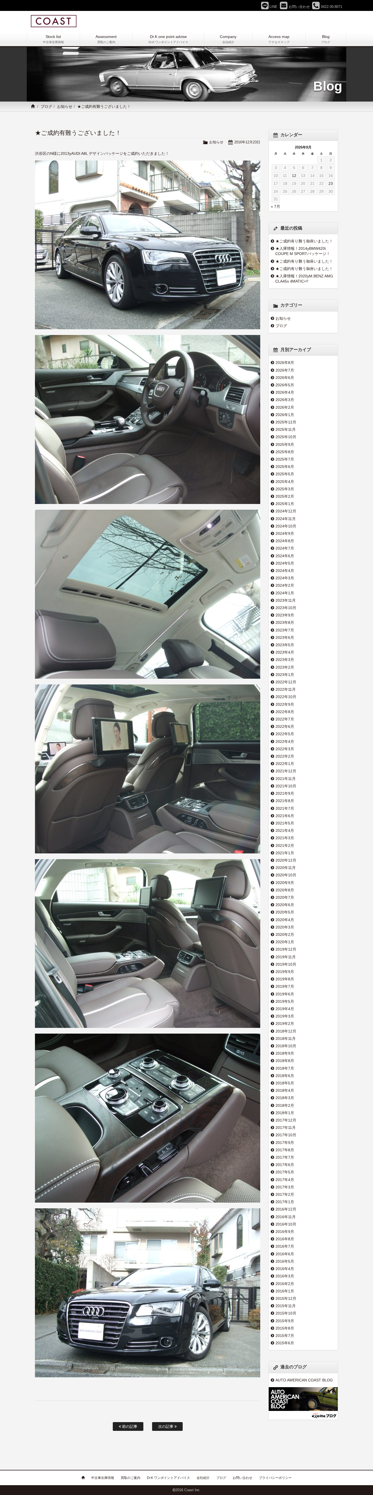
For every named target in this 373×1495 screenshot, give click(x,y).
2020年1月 (285, 942)
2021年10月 (286, 786)
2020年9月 (285, 882)
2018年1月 (285, 1113)
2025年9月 (285, 444)
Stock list (53, 39)
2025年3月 (285, 489)
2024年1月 (285, 593)
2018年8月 (285, 1060)
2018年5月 (285, 1083)
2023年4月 (285, 652)
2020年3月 (285, 927)
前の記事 (129, 1426)
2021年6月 (285, 816)
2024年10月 (286, 526)
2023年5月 (285, 645)
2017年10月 (286, 1135)
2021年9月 (285, 793)
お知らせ (64, 106)
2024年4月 (285, 570)
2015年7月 (285, 1335)
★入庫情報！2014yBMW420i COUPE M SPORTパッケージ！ (302, 251)
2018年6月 (285, 1075)
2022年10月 (286, 697)
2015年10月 (286, 1313)
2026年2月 (285, 407)
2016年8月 (285, 1239)
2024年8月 (285, 541)
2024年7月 (285, 548)
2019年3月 (285, 1016)
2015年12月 (286, 1298)
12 (294, 175)
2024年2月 (285, 585)
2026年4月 (285, 392)
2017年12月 (286, 1120)
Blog (325, 39)
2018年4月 (285, 1090)
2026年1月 (285, 415)
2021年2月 (285, 845)
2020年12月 (286, 860)
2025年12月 (286, 422)
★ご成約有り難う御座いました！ (304, 241)
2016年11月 (286, 1217)
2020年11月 (286, 867)
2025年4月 (285, 481)
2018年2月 (285, 1105)
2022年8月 (285, 712)
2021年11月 (286, 778)
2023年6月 (285, 637)
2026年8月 (285, 362)
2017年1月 (285, 1202)
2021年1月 (285, 853)
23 (330, 183)
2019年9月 (285, 971)
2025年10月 (286, 437)
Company (228, 39)
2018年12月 (286, 1031)
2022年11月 (286, 689)
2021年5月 (285, 823)
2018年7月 (285, 1068)
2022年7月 (285, 719)
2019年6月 (285, 994)
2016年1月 (285, 1291)
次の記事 (166, 1426)
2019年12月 (286, 949)
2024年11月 (286, 519)
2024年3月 (285, 578)
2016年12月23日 (247, 142)
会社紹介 (203, 1478)
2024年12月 (286, 511)
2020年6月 (285, 905)
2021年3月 (285, 838)
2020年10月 (286, 875)
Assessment (106, 39)
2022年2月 (285, 756)
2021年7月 (285, 808)
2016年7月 (285, 1246)
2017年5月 (285, 1172)
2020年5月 (285, 912)
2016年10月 (286, 1224)
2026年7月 (285, 370)
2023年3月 (285, 659)
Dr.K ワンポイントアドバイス (168, 1478)
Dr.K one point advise (168, 39)
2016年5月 (285, 1261)
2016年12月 (286, 1209)
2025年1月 (285, 504)
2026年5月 (285, 385)
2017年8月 (285, 1150)
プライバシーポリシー (275, 1478)
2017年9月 (285, 1142)
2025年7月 (285, 459)
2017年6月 (285, 1164)
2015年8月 (285, 1328)
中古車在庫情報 (102, 1478)
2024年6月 (285, 556)
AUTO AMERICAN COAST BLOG (304, 1380)
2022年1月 (285, 763)
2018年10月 (286, 1046)
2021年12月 (286, 771)
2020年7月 (285, 897)
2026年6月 (285, 377)
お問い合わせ (242, 1478)
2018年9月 (285, 1053)
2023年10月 (286, 608)
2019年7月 (285, 986)
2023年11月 (286, 600)
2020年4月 (285, 920)
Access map (278, 39)
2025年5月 (285, 474)
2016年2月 (285, 1284)
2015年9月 (285, 1321)
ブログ (46, 106)
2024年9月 (285, 533)
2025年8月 (285, 452)
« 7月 (275, 206)
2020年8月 (285, 890)
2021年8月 (285, 801)
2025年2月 (285, 496)
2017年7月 (285, 1157)
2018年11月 (286, 1038)
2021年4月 (285, 830)
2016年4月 (285, 1268)
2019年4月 (285, 1009)
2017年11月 (286, 1127)
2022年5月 (285, 734)
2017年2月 (285, 1194)
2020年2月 (285, 934)
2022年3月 (285, 749)
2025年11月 (286, 429)
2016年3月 (285, 1276)
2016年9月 (285, 1231)
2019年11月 (286, 957)
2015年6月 (285, 1343)
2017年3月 (285, 1187)
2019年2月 (285, 1023)
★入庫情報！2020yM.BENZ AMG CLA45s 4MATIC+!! (304, 278)
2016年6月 (285, 1254)
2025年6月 (285, 466)
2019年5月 (285, 1001)
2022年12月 (286, 682)
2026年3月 (285, 400)
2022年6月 (285, 726)
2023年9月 (285, 615)
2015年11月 (286, 1306)
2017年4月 (285, 1179)
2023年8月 (285, 622)
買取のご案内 (130, 1478)
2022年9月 (285, 704)
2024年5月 (285, 563)
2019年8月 (285, 979)
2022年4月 (285, 741)
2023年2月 (285, 667)
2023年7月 (285, 630)
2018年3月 (285, 1098)
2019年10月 (286, 964)
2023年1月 (285, 674)
